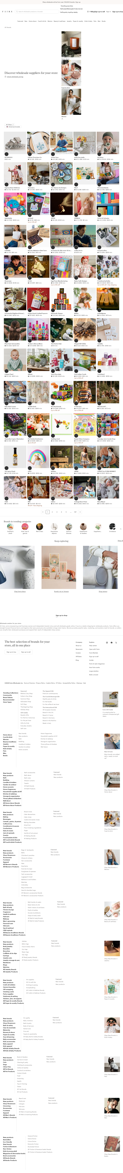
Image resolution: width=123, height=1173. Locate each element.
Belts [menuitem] (23, 852)
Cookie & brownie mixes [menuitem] (32, 819)
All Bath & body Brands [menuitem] (35, 918)
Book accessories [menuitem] (9, 1156)
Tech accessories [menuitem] (26, 874)
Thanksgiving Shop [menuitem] (27, 707)
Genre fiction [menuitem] (32, 1138)
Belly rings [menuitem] (25, 944)
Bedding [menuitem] (21, 741)
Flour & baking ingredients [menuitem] (32, 828)
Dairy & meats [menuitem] (8, 831)
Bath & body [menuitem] (7, 907)
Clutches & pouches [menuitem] (27, 855)
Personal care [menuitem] (8, 923)
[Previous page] (43, 512)
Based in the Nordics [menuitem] (49, 720)
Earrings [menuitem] (6, 955)
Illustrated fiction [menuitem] (33, 1147)
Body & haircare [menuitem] (28, 1026)
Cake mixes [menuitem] (28, 817)
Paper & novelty (78, 21)
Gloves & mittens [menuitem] (26, 858)
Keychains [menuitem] (24, 866)
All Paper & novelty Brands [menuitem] (12, 1001)
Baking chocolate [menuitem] (29, 822)
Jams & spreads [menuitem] (8, 833)
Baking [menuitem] (5, 817)
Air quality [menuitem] (26, 1018)
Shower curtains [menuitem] (29, 780)
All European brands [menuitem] (49, 710)
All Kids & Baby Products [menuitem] (12, 1051)
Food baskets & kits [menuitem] (10, 837)
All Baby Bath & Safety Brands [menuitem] (33, 1036)
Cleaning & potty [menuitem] (22, 1062)
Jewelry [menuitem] (6, 744)
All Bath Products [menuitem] (29, 788)
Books (104, 21)
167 (75, 512)
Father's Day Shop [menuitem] (26, 696)
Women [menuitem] (6, 739)
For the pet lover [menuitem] (26, 720)
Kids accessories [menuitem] (9, 1041)
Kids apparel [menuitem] (7, 1046)
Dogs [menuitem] (5, 1064)
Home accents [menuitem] (23, 749)
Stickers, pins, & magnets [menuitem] (12, 998)
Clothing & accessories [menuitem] (24, 1065)
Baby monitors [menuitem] (28, 1020)
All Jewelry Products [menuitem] (10, 972)
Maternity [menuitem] (6, 1030)
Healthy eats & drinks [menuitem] (49, 699)
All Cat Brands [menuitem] (21, 1089)
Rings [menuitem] (5, 965)
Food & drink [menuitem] (7, 737)
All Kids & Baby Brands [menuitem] (11, 1048)
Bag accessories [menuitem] (26, 887)
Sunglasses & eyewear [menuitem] (28, 871)
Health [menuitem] (19, 1081)
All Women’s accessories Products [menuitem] (32, 895)
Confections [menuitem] (7, 828)
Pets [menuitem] (4, 751)
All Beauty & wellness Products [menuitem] (14, 935)
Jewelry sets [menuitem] (7, 958)
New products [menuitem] (23, 736)
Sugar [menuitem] (26, 830)
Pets (95, 21)
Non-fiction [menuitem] (7, 1149)
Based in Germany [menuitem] (48, 718)
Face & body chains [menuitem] (28, 946)
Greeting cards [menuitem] (8, 992)
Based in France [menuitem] (48, 715)
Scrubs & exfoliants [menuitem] (34, 913)
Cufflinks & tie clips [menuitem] (10, 953)
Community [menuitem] (7, 695)
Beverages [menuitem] (7, 819)
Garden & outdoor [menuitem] (24, 747)
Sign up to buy (117, 11)
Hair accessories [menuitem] (26, 861)
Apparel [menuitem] (6, 862)
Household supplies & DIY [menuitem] (49, 736)
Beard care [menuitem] (22, 1098)
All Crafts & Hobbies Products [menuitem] (35, 993)
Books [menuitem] (5, 755)
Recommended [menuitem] (8, 700)
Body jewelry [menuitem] (7, 946)
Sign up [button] (77, 2)
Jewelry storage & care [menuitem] (11, 960)
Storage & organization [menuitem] (48, 741)
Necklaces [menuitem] (7, 962)
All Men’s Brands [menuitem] (9, 1115)
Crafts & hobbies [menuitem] (9, 985)
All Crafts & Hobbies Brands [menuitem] (35, 990)
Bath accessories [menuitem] (29, 772)
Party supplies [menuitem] (8, 994)
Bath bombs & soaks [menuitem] (34, 902)
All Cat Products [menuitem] (22, 1092)
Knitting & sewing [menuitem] (32, 985)
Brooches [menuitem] (6, 951)
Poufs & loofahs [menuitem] (33, 910)
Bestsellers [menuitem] (7, 1140)
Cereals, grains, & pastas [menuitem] (12, 821)
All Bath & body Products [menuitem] (36, 921)
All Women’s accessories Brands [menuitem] (31, 893)
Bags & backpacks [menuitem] (27, 850)
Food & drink (42, 21)
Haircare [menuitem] (6, 916)
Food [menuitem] (18, 1076)
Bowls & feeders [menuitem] (22, 1057)
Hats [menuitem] (22, 863)
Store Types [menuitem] (7, 702)
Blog (92, 11)
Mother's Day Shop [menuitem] (27, 693)
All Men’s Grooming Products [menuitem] (28, 1114)
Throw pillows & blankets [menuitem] (49, 744)
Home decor (33, 21)
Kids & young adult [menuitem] (10, 1151)
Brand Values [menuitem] (8, 697)
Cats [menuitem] (4, 1062)
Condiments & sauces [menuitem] (11, 826)
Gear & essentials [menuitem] (9, 1028)
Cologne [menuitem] (21, 1104)
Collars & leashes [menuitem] (22, 1068)
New (26, 21)
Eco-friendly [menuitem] (7, 1142)
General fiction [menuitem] (32, 1136)
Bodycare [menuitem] (22, 1101)
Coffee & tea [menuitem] (7, 824)
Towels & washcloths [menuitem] (30, 1034)
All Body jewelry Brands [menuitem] (29, 957)
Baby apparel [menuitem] (8, 1044)
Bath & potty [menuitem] (27, 1023)
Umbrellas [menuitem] (24, 885)
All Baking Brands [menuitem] (29, 836)
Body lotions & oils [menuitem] (34, 905)
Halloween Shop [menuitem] (26, 701)
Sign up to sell (99, 11)
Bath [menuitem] (20, 739)
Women (50, 21)
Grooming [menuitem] (20, 1078)
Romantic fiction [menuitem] (33, 1144)
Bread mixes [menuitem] (28, 811)
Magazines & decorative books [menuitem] (14, 1153)
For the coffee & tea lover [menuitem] (51, 704)
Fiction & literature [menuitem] (10, 1146)
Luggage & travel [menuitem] (26, 877)
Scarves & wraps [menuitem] (26, 869)
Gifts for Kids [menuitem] (25, 723)
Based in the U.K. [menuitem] (48, 712)
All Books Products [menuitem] (10, 1160)
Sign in (108, 11)
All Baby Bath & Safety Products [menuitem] (33, 1039)
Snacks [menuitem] (5, 835)
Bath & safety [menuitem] (8, 1025)
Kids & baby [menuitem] (7, 748)
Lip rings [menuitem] (24, 949)
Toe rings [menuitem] (25, 954)
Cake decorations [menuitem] (29, 814)
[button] (10, 125)
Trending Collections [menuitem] (10, 693)
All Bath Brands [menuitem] (29, 786)
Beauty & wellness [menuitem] (9, 742)
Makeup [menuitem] (6, 919)
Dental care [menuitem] (27, 1028)
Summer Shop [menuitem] (25, 699)
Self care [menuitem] (23, 728)
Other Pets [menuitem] (7, 1067)
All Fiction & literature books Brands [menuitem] (39, 1149)
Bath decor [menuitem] (27, 775)
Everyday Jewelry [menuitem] (26, 726)
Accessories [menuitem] (7, 857)
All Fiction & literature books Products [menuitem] (40, 1152)
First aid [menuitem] (26, 1031)
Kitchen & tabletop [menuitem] (47, 739)
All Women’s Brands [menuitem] (10, 864)
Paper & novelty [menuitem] (9, 746)
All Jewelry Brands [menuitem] (9, 969)
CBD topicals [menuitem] (7, 930)
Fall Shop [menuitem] (24, 704)
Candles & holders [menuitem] (25, 744)
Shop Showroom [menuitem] (9, 855)
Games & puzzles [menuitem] (9, 987)
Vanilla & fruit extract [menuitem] (31, 833)
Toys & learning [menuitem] (8, 1037)
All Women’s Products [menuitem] (11, 867)
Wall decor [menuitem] (44, 747)
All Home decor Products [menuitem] (12, 805)
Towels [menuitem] (26, 783)
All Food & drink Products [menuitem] (12, 842)
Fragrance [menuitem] (6, 912)
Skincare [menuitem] (6, 926)
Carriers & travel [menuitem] (22, 1059)
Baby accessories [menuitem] (9, 1039)
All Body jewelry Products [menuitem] (30, 960)
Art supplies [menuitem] (30, 979)
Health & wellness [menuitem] (9, 914)
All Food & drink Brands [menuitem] (11, 840)
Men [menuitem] (4, 753)
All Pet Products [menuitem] (9, 1071)
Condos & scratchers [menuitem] (24, 1070)
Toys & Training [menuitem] (22, 1084)
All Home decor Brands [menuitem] (11, 803)
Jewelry (69, 21)
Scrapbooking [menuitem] (30, 987)
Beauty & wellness (60, 21)
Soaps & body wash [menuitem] (34, 915)
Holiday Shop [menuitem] (25, 709)
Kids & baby (88, 21)
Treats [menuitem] (19, 1086)
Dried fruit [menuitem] (27, 825)
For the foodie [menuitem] (47, 701)
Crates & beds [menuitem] (21, 1073)
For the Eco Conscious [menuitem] (28, 718)
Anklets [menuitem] (24, 941)
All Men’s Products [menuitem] (10, 1117)
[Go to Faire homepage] (7, 11)
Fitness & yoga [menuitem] (8, 909)
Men (99, 21)
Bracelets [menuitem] (6, 949)
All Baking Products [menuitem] (30, 838)
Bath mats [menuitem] (27, 778)
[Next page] (80, 512)
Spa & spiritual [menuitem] (8, 928)
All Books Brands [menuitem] (9, 1158)
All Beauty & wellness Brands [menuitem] (13, 932)
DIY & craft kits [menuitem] (31, 982)
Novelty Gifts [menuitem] (25, 715)
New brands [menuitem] (22, 733)
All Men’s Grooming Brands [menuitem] (28, 1112)
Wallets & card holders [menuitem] (28, 879)
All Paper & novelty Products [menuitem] (13, 1003)
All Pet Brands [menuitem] (8, 1069)
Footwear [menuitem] (6, 860)
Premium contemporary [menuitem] (50, 693)
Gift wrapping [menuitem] (8, 989)
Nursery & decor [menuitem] (9, 1032)
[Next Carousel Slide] (62, 119)
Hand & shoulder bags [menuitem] (28, 890)
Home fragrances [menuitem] (46, 733)
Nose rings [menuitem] (25, 952)
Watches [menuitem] (24, 882)
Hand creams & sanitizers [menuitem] (36, 907)
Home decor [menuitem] (7, 735)
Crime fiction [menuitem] (32, 1141)
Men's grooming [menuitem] (9, 921)
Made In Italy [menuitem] (47, 723)
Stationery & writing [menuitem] (10, 996)
